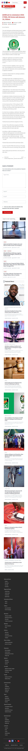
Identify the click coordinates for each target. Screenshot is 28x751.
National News (17, 560)
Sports (13, 344)
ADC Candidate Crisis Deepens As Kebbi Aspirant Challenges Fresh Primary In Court (14, 419)
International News (13, 307)
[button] (24, 7)
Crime (5, 271)
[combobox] (17, 2)
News (5, 261)
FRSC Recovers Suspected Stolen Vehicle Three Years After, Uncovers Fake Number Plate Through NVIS (14, 265)
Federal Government (9, 560)
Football (7, 307)
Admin (6, 569)
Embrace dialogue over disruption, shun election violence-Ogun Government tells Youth (14, 456)
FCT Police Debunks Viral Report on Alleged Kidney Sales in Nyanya (12, 274)
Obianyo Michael (8, 318)
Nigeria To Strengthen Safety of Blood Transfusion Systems (13, 528)
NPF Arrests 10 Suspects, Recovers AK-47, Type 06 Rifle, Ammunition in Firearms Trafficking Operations (13, 492)
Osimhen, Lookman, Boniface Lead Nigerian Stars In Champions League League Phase (13, 347)
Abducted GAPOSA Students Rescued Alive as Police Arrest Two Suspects (12, 244)
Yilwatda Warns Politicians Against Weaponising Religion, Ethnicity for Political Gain (12, 254)
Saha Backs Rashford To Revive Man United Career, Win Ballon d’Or (13, 311)
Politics (9, 415)
